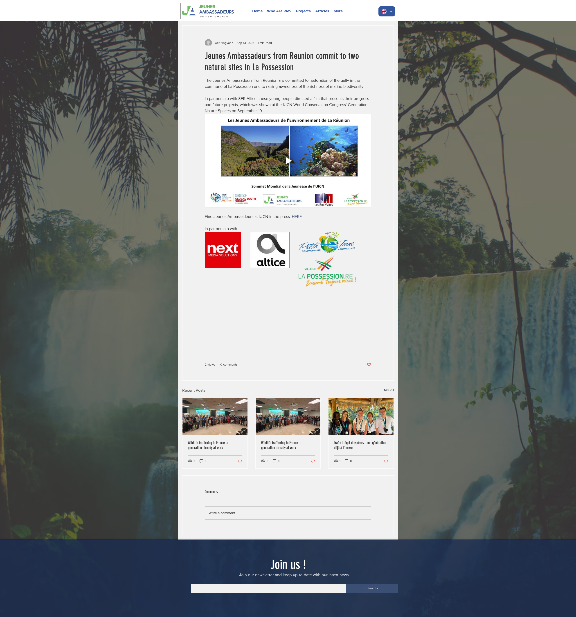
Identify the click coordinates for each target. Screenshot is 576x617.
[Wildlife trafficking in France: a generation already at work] (215, 416)
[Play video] (288, 161)
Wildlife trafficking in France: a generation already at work (208, 445)
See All (389, 389)
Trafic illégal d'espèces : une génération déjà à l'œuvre (360, 445)
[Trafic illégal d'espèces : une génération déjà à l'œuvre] (361, 416)
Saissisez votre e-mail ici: (208, 581)
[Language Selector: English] (386, 11)
